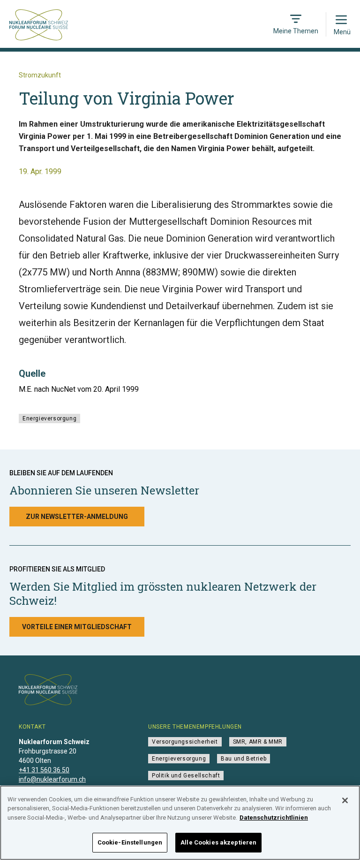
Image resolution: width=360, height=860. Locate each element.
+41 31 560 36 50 (44, 770)
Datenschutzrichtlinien (274, 817)
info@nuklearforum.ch (52, 779)
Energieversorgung (49, 418)
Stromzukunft (40, 75)
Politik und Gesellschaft (186, 775)
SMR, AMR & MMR (258, 741)
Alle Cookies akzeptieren (218, 842)
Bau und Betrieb (243, 758)
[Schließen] (345, 800)
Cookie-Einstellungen (130, 842)
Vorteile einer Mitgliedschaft (77, 627)
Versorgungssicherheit (185, 741)
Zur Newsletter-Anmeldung (77, 516)
